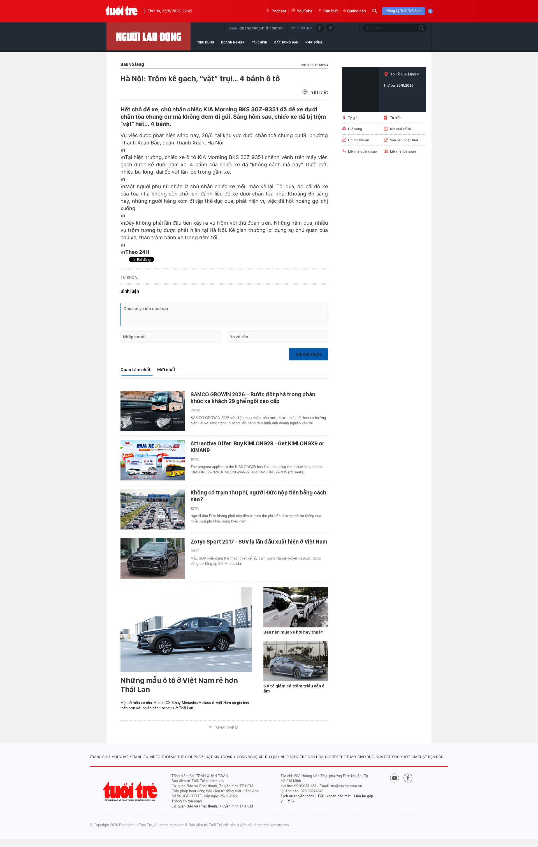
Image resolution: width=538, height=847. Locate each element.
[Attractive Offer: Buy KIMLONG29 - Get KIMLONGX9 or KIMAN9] (152, 460)
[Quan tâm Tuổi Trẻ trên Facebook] (408, 779)
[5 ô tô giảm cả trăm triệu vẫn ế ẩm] (295, 661)
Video (155, 757)
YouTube (304, 11)
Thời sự (169, 757)
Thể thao (347, 757)
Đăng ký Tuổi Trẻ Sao (403, 11)
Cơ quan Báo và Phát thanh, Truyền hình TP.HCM (212, 806)
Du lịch (272, 757)
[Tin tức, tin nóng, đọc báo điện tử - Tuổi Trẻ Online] (121, 11)
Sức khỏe (401, 757)
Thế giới (184, 757)
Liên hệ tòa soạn (403, 151)
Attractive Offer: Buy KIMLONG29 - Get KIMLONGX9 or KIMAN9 (257, 447)
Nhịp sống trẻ (293, 757)
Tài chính (259, 42)
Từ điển (396, 118)
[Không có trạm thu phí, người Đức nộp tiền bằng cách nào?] (152, 509)
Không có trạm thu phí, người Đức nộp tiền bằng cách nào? (258, 496)
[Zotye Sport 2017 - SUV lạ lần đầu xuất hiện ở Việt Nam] (152, 558)
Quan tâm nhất (135, 369)
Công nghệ (247, 757)
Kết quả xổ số (400, 129)
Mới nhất (166, 369)
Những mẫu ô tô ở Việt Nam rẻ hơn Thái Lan (179, 685)
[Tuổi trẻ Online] (131, 791)
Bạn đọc (436, 757)
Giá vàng (355, 129)
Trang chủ (100, 757)
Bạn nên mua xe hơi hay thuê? (293, 632)
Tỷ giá (353, 118)
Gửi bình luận (308, 354)
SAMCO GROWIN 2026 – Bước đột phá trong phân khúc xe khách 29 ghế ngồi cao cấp (253, 397)
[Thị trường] (148, 36)
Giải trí (331, 757)
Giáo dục (366, 757)
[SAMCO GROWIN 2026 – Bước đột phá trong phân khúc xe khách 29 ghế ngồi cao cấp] (152, 411)
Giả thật (419, 757)
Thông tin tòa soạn (186, 801)
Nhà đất (383, 757)
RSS (290, 801)
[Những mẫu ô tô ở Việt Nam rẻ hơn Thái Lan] (186, 629)
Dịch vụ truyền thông (297, 796)
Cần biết (330, 11)
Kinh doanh (224, 757)
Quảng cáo (356, 11)
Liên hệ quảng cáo (362, 151)
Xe (261, 757)
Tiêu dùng (205, 42)
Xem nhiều (138, 757)
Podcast (279, 11)
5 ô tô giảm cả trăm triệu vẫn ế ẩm (293, 688)
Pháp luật (203, 757)
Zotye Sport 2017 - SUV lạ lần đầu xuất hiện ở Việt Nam (259, 541)
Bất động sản (286, 42)
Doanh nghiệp (233, 42)
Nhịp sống (314, 42)
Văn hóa (315, 757)
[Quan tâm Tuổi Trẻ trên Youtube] (394, 779)
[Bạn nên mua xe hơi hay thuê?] (295, 607)
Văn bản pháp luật (404, 140)
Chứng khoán (358, 140)
